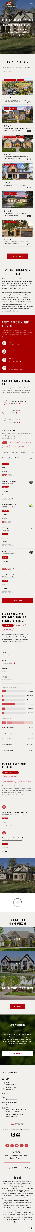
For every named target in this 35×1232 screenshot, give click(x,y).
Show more (17, 600)
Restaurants (15, 443)
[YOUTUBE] (17, 1145)
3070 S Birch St (6, 460)
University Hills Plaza (8, 481)
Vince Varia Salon (7, 574)
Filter (9, 72)
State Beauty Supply (8, 504)
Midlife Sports (6, 528)
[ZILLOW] (26, 1145)
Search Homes (17, 256)
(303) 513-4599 (10, 1104)
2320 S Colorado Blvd (8, 506)
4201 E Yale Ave (6, 530)
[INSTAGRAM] (12, 1145)
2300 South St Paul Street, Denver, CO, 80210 (13, 814)
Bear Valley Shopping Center (10, 458)
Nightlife (25, 446)
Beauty (15, 446)
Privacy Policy (24, 1168)
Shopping (26, 443)
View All (17, 1006)
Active (7, 446)
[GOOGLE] (22, 1145)
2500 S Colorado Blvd (8, 483)
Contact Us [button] (17, 1054)
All (5, 443)
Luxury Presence (17, 1158)
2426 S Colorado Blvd (8, 577)
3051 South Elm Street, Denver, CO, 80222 (12, 840)
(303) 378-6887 (10, 1089)
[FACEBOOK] (7, 1145)
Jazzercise (5, 551)
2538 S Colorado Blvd (8, 553)
